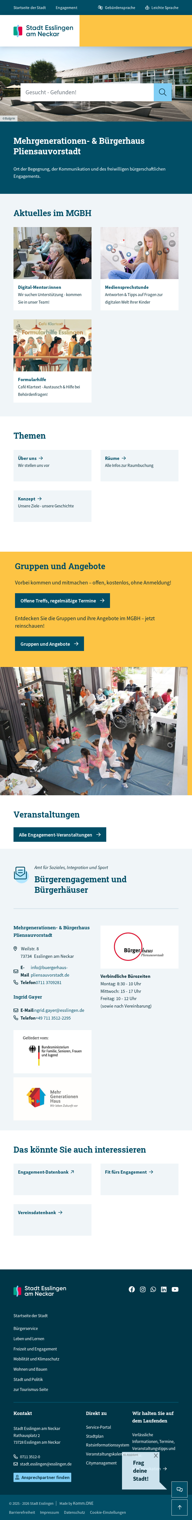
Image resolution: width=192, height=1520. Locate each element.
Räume (112, 458)
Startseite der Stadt (30, 7)
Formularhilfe (32, 379)
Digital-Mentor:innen (39, 287)
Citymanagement (101, 1463)
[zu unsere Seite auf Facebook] (132, 1290)
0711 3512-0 (30, 1456)
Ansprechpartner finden (46, 1477)
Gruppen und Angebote (45, 644)
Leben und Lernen (29, 1338)
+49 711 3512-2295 (53, 1018)
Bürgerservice (26, 1328)
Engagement (66, 7)
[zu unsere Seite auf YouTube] (175, 1290)
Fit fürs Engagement (126, 1172)
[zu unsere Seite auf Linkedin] (163, 1290)
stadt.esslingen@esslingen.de (46, 1464)
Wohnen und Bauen (30, 1369)
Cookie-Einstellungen (108, 1512)
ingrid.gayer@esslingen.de (58, 1010)
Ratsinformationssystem (107, 1445)
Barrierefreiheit (22, 1512)
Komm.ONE (83, 1503)
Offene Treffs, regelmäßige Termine (58, 600)
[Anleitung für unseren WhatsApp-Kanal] (153, 1290)
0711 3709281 (49, 982)
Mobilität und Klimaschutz (36, 1359)
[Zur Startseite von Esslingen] (47, 31)
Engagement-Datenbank (43, 1172)
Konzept (26, 499)
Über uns (27, 458)
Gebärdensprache (120, 7)
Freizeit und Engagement (35, 1349)
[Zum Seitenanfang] (180, 1507)
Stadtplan (95, 1436)
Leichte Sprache (165, 7)
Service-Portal (98, 1427)
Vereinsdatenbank (37, 1212)
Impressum (49, 1512)
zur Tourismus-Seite (31, 1389)
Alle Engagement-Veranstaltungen (55, 835)
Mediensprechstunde (127, 287)
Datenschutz (74, 1512)
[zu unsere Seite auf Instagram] (143, 1290)
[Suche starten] (163, 92)
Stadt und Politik (28, 1379)
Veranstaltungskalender (107, 1454)
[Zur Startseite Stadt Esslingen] (40, 1291)
